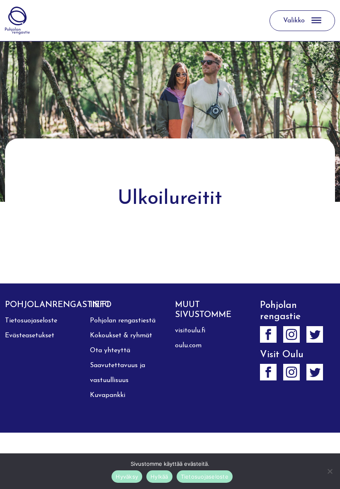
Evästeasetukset (29, 335)
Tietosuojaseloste (31, 320)
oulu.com (188, 345)
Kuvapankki (107, 395)
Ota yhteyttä (110, 350)
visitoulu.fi (190, 330)
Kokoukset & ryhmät (121, 335)
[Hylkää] (329, 471)
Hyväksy (127, 476)
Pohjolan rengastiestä (122, 320)
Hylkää (159, 476)
